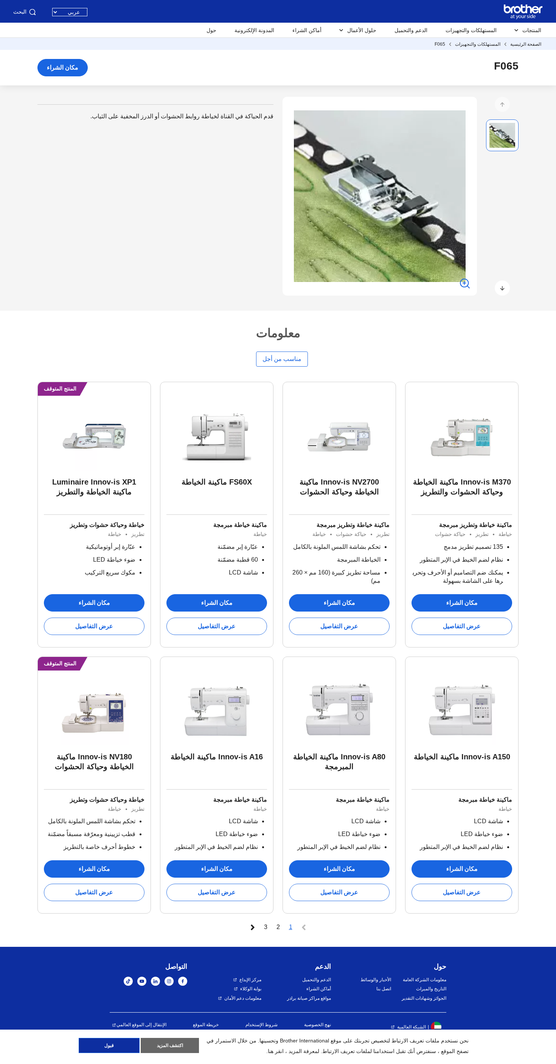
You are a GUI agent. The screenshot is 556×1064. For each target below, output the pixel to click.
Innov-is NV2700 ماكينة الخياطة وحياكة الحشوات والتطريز (339, 487)
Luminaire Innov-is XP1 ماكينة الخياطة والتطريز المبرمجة (94, 487)
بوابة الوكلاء (250, 988)
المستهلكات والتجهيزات (471, 30)
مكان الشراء (62, 67)
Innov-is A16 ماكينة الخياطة (217, 757)
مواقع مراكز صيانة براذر (309, 998)
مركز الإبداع (250, 979)
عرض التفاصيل (462, 626)
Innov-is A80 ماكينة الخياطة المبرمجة (339, 762)
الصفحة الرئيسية (525, 44)
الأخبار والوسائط (375, 979)
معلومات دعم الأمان (242, 998)
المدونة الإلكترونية (254, 30)
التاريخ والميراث (431, 988)
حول (211, 30)
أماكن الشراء (306, 30)
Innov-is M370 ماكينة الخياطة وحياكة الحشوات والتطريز (462, 487)
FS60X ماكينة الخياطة (217, 482)
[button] (502, 104)
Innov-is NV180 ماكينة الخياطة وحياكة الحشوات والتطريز (94, 762)
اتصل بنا (383, 988)
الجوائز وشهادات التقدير (424, 998)
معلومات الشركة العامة (424, 979)
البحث (19, 12)
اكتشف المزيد (170, 1045)
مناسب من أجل (281, 359)
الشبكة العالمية (411, 1027)
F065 (440, 44)
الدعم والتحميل (410, 30)
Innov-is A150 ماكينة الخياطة (462, 757)
